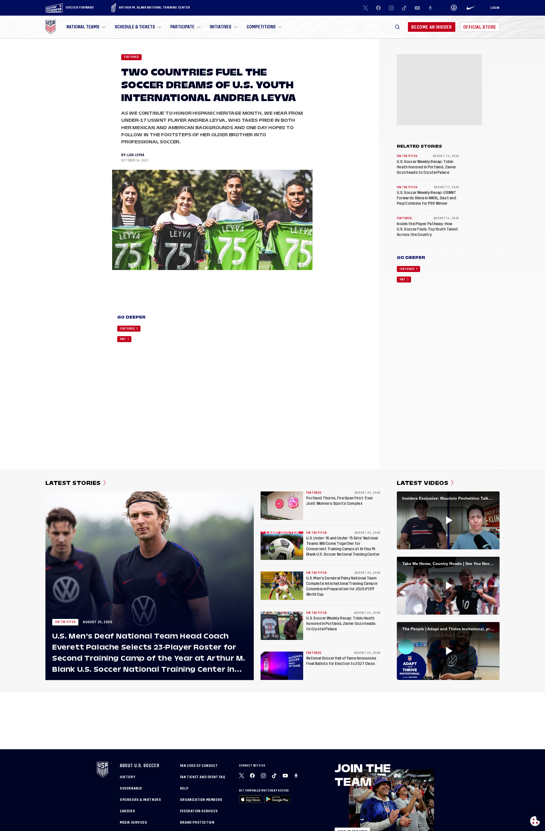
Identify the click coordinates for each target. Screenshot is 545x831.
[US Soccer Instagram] (391, 8)
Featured (131, 57)
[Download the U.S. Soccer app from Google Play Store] (277, 799)
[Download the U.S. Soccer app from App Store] (250, 799)
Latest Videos (422, 483)
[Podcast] (430, 8)
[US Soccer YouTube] (417, 8)
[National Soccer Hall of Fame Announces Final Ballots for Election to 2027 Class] (282, 666)
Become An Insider (431, 27)
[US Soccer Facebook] (378, 8)
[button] (397, 27)
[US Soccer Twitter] (365, 8)
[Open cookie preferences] (535, 821)
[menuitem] (85, 27)
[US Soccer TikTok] (404, 8)
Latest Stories (73, 483)
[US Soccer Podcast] (297, 775)
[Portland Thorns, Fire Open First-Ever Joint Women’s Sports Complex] (282, 505)
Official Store (479, 27)
